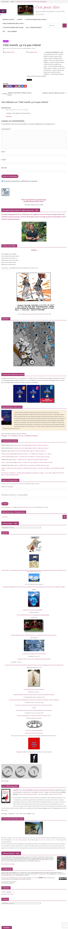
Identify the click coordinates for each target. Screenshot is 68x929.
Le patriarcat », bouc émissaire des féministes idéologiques (31, 1)
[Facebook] (10, 86)
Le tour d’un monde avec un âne (13, 27)
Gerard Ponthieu (6, 456)
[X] (13, 86)
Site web (4, 168)
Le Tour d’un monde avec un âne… (47, 840)
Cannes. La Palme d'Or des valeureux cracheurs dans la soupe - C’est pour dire (23, 468)
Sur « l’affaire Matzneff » (34, 27)
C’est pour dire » (5, 877)
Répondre (9, 116)
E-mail (3, 160)
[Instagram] (16, 86)
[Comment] (4, 86)
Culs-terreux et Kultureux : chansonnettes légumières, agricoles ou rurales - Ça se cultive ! (27, 473)
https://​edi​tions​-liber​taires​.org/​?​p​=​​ (29, 794)
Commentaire (6, 129)
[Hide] (0, 14)
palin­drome (53, 735)
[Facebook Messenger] (22, 86)
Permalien (26, 109)
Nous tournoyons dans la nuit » (13, 23)
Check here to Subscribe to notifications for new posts (20, 181)
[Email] (7, 86)
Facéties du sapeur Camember (27, 314)
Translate (12, 894)
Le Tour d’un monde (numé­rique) (19, 840)
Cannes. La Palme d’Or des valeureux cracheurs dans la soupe (31, 456)
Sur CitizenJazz (12, 31)
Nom (3, 152)
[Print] (25, 86)
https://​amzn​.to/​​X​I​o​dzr (55, 794)
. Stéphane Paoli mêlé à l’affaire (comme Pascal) (17, 94)
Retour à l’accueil (8, 19)
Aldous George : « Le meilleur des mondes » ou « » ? (35, 454)
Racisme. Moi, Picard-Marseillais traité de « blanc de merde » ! (31, 445)
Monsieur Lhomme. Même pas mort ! (54, 93)
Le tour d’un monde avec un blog (35, 19)
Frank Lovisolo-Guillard (7, 454)
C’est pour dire (48, 7)
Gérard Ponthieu (17, 48)
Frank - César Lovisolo (7, 462)
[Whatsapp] (19, 86)
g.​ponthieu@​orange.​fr (26, 507)
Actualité (6, 41)
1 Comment (32, 48)
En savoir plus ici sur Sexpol (7, 864)
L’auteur (19, 19)
